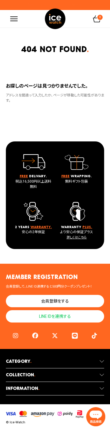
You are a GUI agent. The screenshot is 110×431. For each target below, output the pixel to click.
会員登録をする (55, 301)
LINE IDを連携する (55, 316)
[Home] (55, 19)
